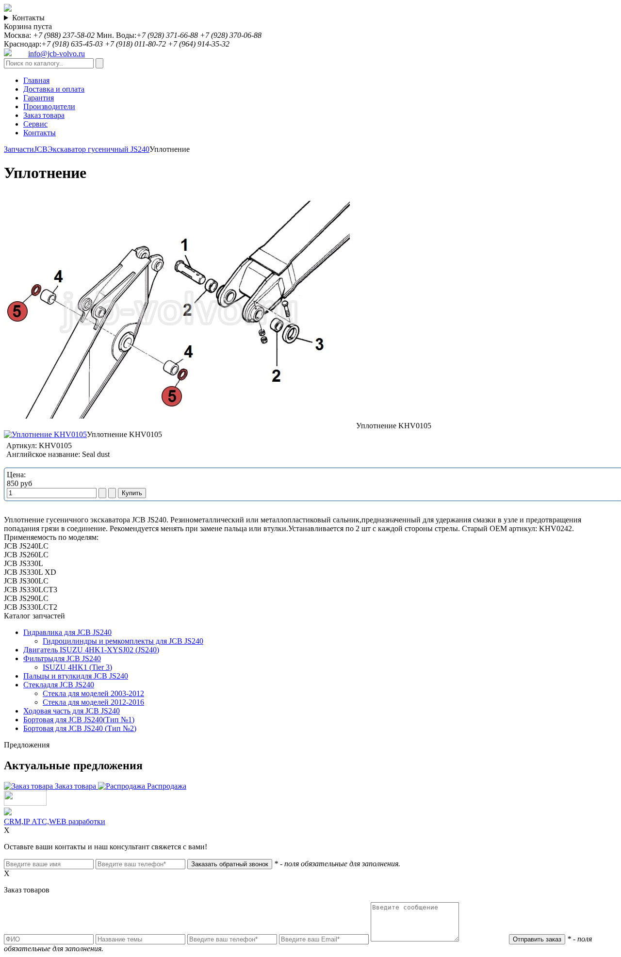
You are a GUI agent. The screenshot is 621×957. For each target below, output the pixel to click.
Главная (36, 80)
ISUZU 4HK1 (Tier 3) (77, 667)
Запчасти (19, 149)
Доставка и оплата (53, 89)
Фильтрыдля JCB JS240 (62, 658)
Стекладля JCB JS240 (58, 685)
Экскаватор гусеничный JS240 (98, 149)
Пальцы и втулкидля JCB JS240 (75, 676)
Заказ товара (44, 115)
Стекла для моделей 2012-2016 (93, 702)
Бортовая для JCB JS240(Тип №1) (78, 719)
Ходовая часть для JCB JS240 (71, 711)
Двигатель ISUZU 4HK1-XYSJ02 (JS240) (91, 650)
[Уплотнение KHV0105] (180, 426)
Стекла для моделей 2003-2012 (93, 693)
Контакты (28, 18)
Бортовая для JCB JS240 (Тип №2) (79, 728)
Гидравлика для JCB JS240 (67, 632)
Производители (49, 106)
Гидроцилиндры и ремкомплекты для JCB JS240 (123, 641)
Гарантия (38, 98)
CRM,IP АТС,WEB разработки (54, 821)
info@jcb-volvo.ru (56, 53)
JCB (41, 149)
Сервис (35, 124)
